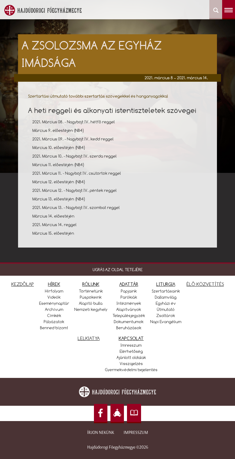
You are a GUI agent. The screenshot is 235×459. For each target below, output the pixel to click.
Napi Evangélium (165, 321)
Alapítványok (128, 309)
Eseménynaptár (54, 303)
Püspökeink (91, 297)
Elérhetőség (131, 351)
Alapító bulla (91, 303)
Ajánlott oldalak (131, 357)
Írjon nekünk (100, 432)
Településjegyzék (129, 315)
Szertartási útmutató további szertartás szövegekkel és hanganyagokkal (98, 96)
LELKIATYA (89, 338)
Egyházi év (166, 303)
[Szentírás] (134, 413)
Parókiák (129, 297)
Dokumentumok (129, 321)
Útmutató (166, 309)
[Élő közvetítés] (117, 413)
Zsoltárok (165, 315)
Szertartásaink (166, 291)
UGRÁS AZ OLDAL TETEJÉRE (118, 269)
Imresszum (131, 345)
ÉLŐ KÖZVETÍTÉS (205, 284)
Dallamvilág (166, 297)
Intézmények (129, 303)
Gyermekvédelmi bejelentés (131, 369)
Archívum (54, 309)
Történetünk (91, 291)
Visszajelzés (131, 363)
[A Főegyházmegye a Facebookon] (100, 413)
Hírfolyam (54, 291)
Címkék (54, 315)
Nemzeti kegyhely (90, 309)
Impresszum (136, 432)
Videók (54, 297)
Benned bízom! (54, 327)
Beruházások (128, 327)
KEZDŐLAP (22, 284)
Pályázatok (54, 321)
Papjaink (129, 291)
